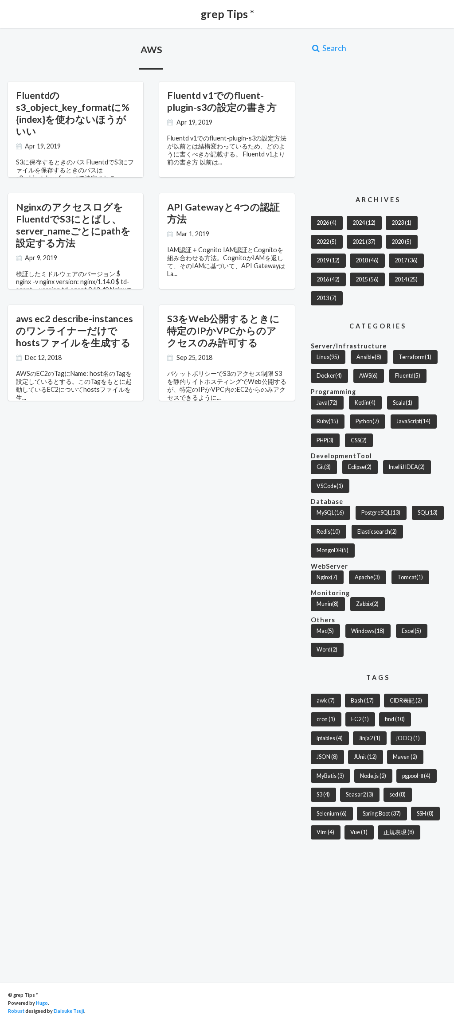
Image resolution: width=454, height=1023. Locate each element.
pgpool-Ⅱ (416, 776)
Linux (328, 357)
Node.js (373, 776)
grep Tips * (227, 13)
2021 (364, 241)
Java (327, 402)
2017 (406, 260)
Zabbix (367, 604)
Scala (402, 402)
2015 (367, 279)
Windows (367, 631)
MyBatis (330, 776)
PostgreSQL (380, 512)
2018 (367, 260)
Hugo (42, 1003)
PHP (325, 440)
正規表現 (399, 832)
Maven (405, 757)
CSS (359, 440)
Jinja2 (369, 738)
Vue (359, 832)
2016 (328, 279)
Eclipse (360, 467)
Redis (328, 531)
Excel (411, 631)
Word (327, 649)
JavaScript (413, 421)
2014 (406, 279)
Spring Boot (382, 813)
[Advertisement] (382, 123)
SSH (425, 813)
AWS (368, 375)
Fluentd (407, 375)
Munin (328, 604)
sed (397, 794)
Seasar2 (359, 794)
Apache (367, 577)
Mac (325, 631)
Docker (329, 375)
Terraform (415, 357)
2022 (327, 241)
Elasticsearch (377, 531)
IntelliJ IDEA (407, 467)
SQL (428, 512)
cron (326, 719)
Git (324, 467)
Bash (362, 700)
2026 (327, 222)
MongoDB (332, 550)
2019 (328, 260)
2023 (401, 222)
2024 (364, 222)
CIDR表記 (406, 700)
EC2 (360, 719)
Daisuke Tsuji (69, 1011)
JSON (327, 757)
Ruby (327, 421)
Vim (325, 832)
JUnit (365, 757)
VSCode (330, 486)
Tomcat (410, 577)
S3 (323, 794)
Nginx (327, 577)
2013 (327, 298)
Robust (16, 1011)
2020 (401, 241)
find (395, 719)
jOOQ (408, 738)
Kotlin (365, 402)
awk (326, 700)
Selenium (332, 813)
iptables (330, 738)
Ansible (368, 357)
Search (333, 48)
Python (367, 421)
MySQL (330, 512)
